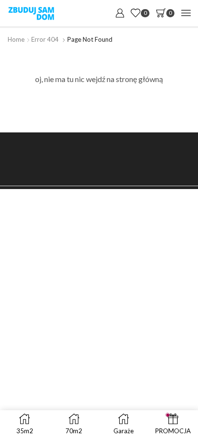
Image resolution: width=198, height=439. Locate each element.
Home (16, 39)
